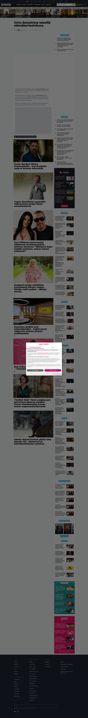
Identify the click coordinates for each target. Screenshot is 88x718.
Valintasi (53, 347)
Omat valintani (35, 370)
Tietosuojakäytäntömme (56, 373)
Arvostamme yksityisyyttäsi (35, 347)
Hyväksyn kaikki (53, 370)
